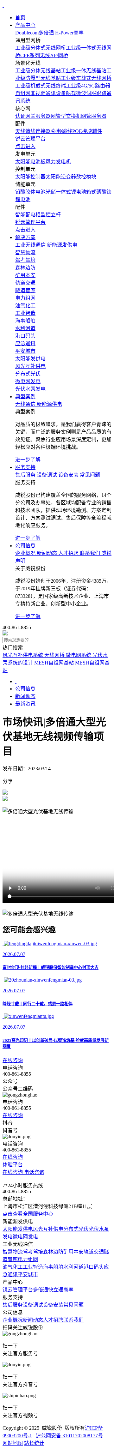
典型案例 (25, 396)
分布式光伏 (76, 1229)
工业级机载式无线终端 (40, 85)
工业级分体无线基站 (38, 70)
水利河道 (73, 1267)
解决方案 (25, 237)
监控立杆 (51, 214)
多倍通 (40, 1289)
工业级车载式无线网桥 (86, 78)
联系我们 (73, 1320)
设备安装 (53, 1305)
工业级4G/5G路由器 (88, 85)
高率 (68, 1289)
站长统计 (34, 1443)
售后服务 (13, 1305)
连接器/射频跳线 (53, 131)
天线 (20, 131)
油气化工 (13, 1267)
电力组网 (28, 1259)
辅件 (97, 131)
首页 (20, 17)
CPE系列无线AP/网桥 (44, 55)
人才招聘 (53, 1320)
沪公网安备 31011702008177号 (69, 1435)
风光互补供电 (48, 1229)
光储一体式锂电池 (66, 192)
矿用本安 (73, 1251)
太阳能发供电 (18, 1229)
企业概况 (13, 1320)
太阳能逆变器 (61, 176)
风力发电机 (58, 161)
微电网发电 (25, 1236)
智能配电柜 (28, 214)
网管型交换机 (66, 116)
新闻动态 (25, 696)
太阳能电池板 (30, 161)
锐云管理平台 (18, 1289)
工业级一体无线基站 (83, 70)
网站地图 (13, 1443)
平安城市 (28, 1274)
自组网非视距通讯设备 (40, 93)
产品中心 (25, 25)
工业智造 (33, 1267)
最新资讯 (25, 703)
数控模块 (86, 176)
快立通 (55, 1289)
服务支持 (25, 467)
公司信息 (25, 545)
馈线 (30, 131)
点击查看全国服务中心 (28, 1214)
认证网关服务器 (33, 116)
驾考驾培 (33, 1251)
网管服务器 (93, 116)
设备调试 (33, 1305)
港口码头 (94, 1267)
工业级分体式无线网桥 (40, 48)
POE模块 (82, 131)
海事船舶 (53, 1267)
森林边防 (53, 1251)
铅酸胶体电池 (30, 192)
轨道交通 (94, 1251)
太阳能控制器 (30, 176)
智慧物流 (13, 1251)
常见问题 (73, 1305)
